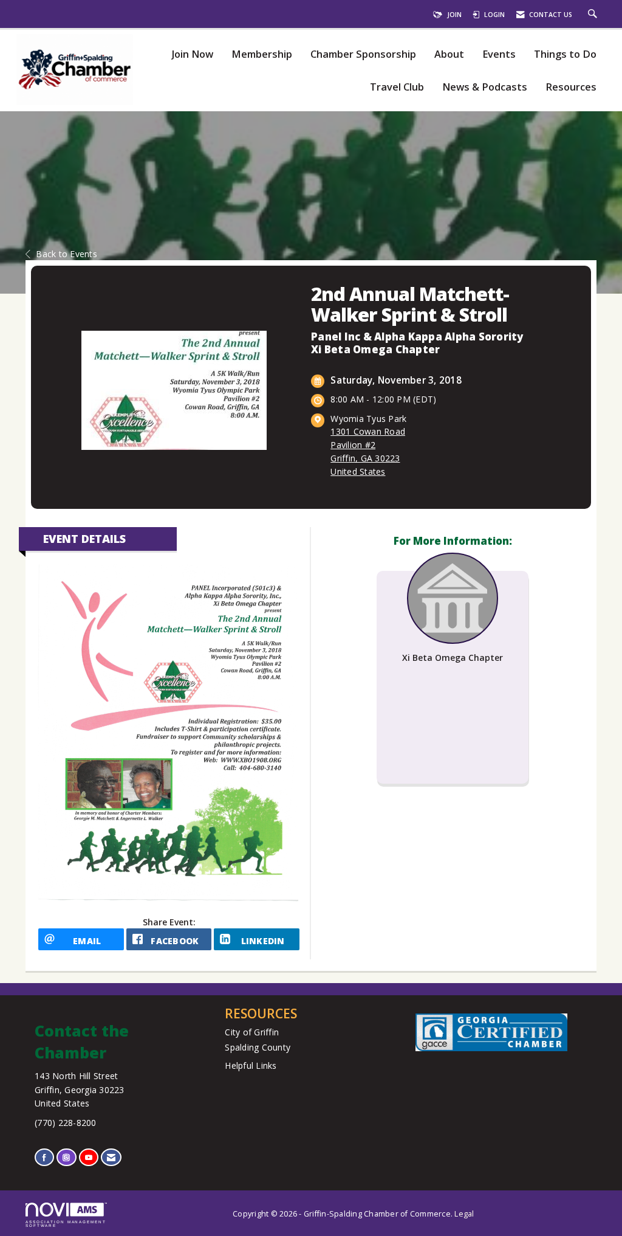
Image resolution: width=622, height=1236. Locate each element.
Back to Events (66, 254)
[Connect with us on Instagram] (66, 1157)
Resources (570, 87)
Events (499, 54)
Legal (464, 1214)
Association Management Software (66, 1223)
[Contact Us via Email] (111, 1157)
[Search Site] (594, 14)
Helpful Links (250, 1065)
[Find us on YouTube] (88, 1157)
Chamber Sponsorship (363, 54)
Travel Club (397, 87)
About (449, 54)
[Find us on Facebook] (44, 1157)
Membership (261, 54)
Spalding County (257, 1047)
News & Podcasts (484, 87)
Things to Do (565, 54)
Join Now (192, 54)
